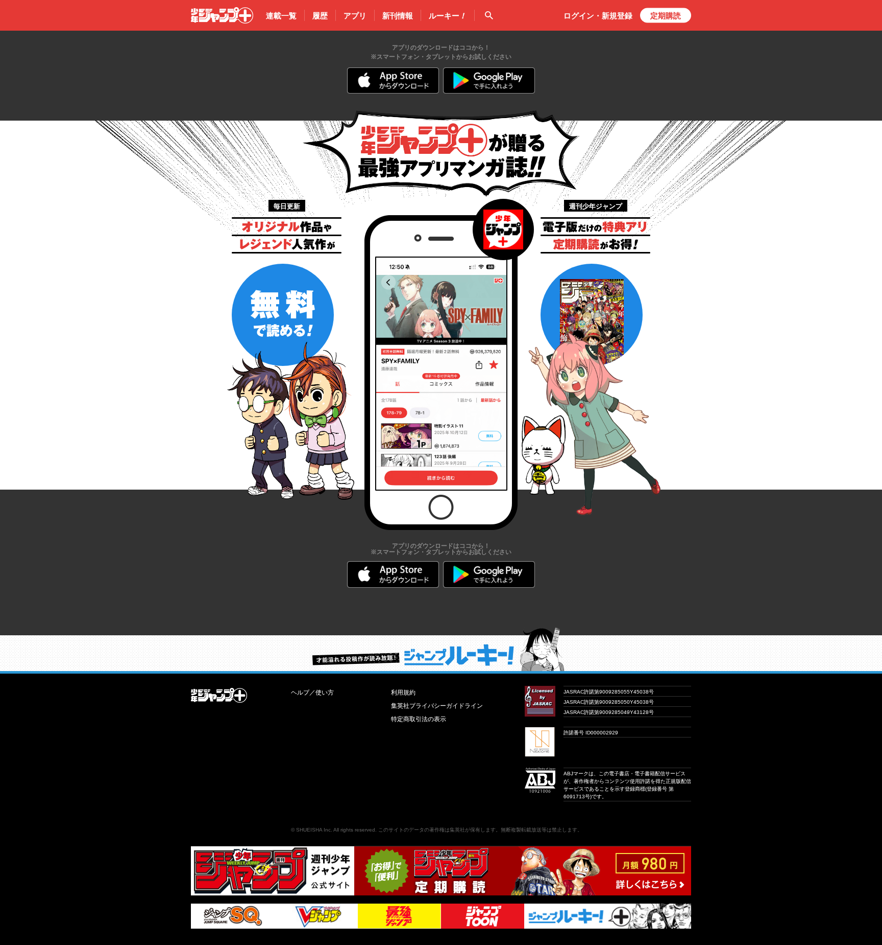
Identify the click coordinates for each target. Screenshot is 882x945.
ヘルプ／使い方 (312, 692)
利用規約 (403, 692)
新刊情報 (397, 15)
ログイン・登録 (598, 15)
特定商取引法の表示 (418, 719)
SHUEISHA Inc (313, 830)
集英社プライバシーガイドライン (437, 705)
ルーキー (448, 15)
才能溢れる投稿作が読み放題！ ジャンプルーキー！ (441, 649)
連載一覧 (281, 15)
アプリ (355, 15)
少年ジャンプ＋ (222, 15)
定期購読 (665, 15)
